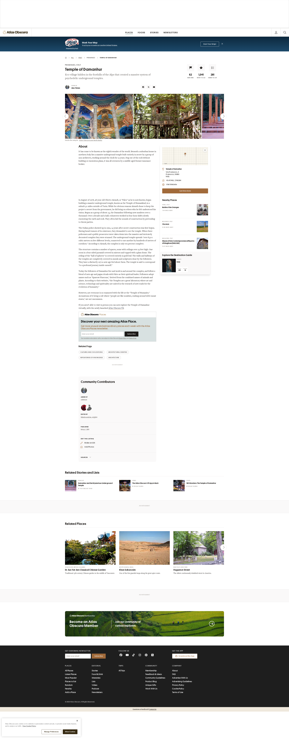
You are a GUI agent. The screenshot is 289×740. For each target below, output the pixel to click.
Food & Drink (97, 674)
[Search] (285, 32)
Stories (95, 671)
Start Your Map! (209, 44)
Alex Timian (75, 88)
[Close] (77, 720)
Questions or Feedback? (144, 709)
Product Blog (151, 681)
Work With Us (151, 689)
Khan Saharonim (127, 570)
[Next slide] (223, 116)
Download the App (187, 656)
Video (94, 685)
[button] (190, 67)
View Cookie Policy (29, 726)
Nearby (68, 689)
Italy (178, 262)
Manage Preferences (51, 732)
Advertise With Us (180, 678)
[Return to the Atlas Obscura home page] (16, 32)
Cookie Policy (178, 689)
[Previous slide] (65, 116)
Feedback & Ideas (153, 674)
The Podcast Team (86, 488)
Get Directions (185, 191)
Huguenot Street (181, 570)
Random (69, 685)
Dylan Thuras (138, 486)
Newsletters (97, 692)
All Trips (122, 671)
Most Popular (71, 678)
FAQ (174, 674)
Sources (84, 457)
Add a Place (70, 692)
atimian (84, 400)
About (175, 671)
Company (177, 666)
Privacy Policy (122, 338)
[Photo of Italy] (169, 265)
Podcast (95, 689)
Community (151, 666)
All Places (69, 671)
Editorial (96, 666)
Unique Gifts (150, 685)
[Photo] (202, 209)
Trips (121, 666)
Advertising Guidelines (182, 681)
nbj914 (94, 417)
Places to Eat (70, 681)
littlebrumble (86, 417)
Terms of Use (132, 338)
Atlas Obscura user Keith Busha (90, 140)
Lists (93, 681)
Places (68, 666)
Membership (151, 671)
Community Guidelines (155, 678)
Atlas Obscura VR (116, 308)
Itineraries (96, 678)
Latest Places (71, 674)
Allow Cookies (70, 732)
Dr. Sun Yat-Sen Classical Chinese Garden (85, 570)
